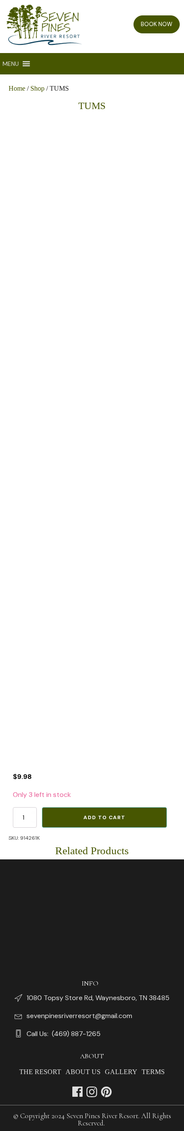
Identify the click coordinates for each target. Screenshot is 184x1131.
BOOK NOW (156, 24)
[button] (11, 63)
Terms (153, 1071)
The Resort (40, 1071)
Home (17, 88)
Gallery (121, 1071)
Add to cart (104, 817)
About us (83, 1071)
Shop (37, 88)
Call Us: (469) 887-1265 (64, 1033)
